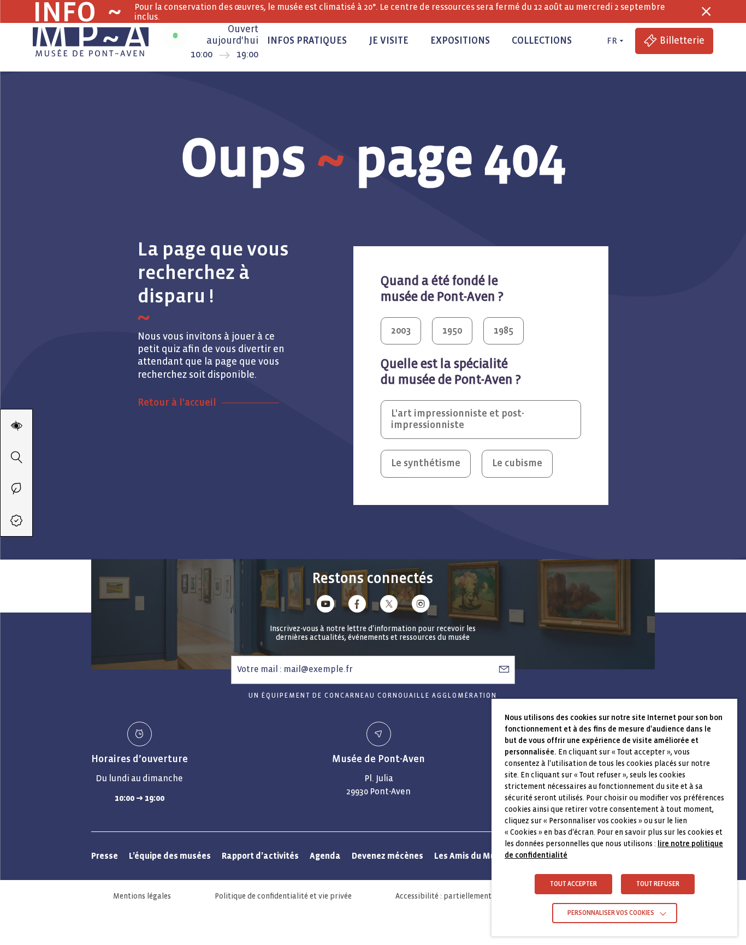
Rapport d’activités (260, 855)
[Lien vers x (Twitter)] (389, 605)
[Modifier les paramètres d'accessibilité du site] (16, 425)
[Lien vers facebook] (357, 605)
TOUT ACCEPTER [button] (573, 884)
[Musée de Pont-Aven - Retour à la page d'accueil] (91, 41)
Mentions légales (142, 896)
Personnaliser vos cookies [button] (610, 913)
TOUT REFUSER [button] (657, 884)
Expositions (460, 40)
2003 (401, 330)
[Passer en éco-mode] (16, 488)
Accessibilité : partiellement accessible (462, 896)
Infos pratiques (307, 40)
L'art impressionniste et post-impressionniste (457, 419)
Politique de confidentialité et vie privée (283, 896)
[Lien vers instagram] (420, 605)
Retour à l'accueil (177, 402)
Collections (542, 40)
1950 (452, 330)
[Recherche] (16, 457)
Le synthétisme (425, 463)
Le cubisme (517, 463)
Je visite (388, 40)
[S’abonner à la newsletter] (504, 669)
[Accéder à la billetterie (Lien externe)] (16, 520)
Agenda (325, 855)
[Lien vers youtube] (325, 605)
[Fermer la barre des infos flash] (706, 11)
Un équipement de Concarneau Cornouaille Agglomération (372, 695)
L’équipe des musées (170, 855)
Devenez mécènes (387, 855)
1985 (503, 330)
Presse (104, 855)
